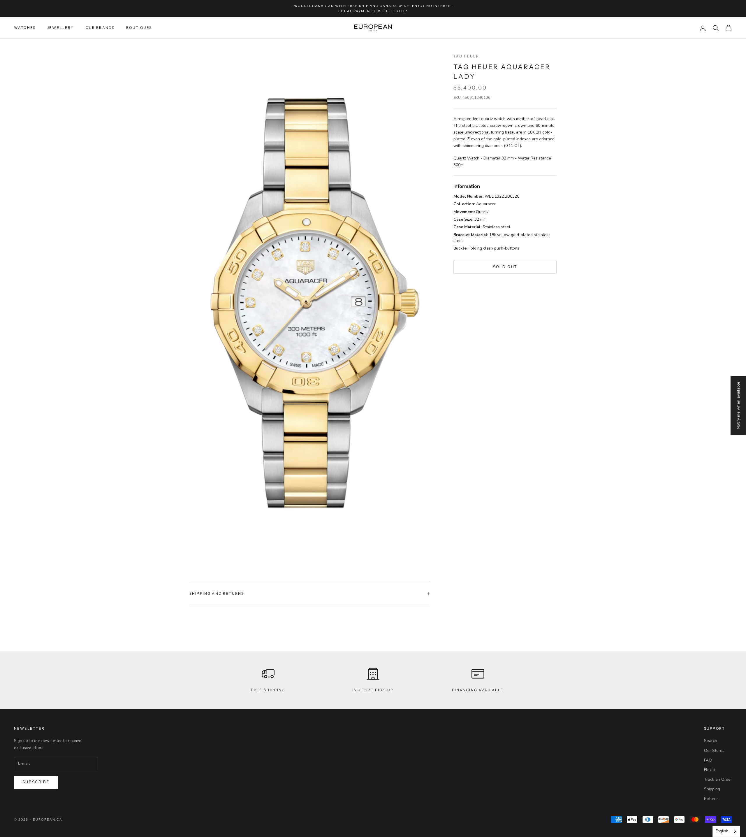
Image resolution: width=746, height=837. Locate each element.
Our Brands (100, 28)
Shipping (712, 789)
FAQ (708, 760)
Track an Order (718, 779)
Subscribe (35, 782)
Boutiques (139, 28)
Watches (25, 28)
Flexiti (709, 770)
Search (710, 740)
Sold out (505, 267)
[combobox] (726, 831)
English (722, 831)
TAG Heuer (466, 56)
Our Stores (714, 750)
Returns (711, 798)
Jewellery (60, 28)
